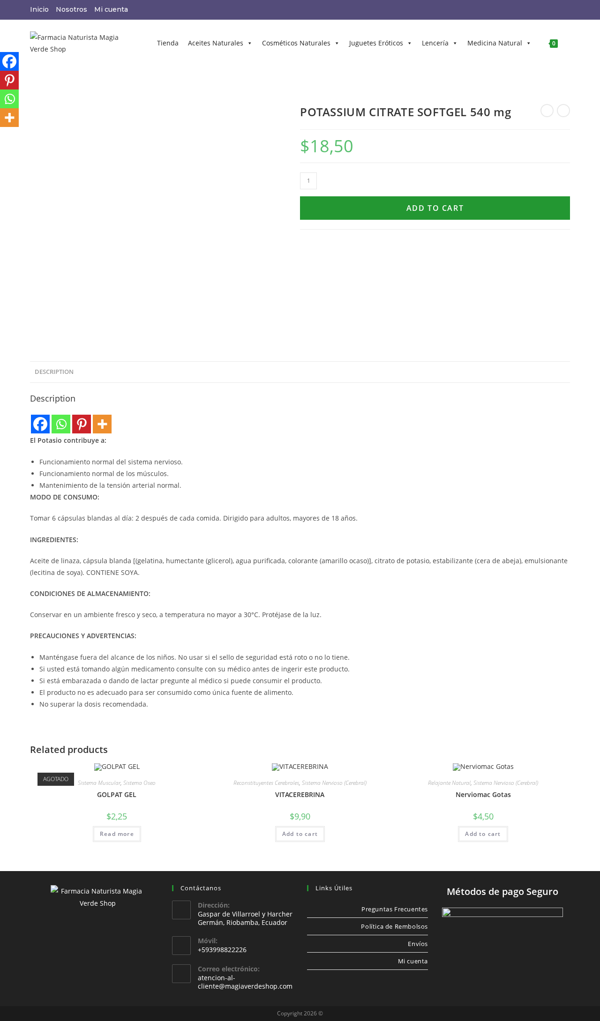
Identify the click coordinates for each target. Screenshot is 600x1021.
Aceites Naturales (215, 42)
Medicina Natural (494, 42)
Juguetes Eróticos (376, 42)
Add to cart (435, 208)
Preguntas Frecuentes (394, 909)
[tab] (54, 372)
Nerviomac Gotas (483, 794)
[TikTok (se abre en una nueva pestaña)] (565, 10)
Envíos (418, 943)
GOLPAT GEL (116, 794)
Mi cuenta (111, 9)
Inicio (39, 9)
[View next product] (563, 110)
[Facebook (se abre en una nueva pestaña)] (530, 10)
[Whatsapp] (61, 424)
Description (54, 372)
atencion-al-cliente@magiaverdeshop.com (245, 982)
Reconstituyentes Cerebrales (266, 783)
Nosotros (71, 9)
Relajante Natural (449, 783)
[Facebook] (40, 424)
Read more (117, 834)
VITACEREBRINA (299, 794)
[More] (102, 424)
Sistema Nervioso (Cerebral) (334, 783)
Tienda (168, 42)
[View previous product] (547, 110)
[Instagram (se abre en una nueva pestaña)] (542, 10)
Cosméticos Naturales (296, 42)
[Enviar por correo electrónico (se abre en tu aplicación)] (554, 10)
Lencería (435, 42)
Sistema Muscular (99, 783)
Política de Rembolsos (394, 926)
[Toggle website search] (569, 42)
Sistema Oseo (139, 783)
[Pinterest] (81, 424)
